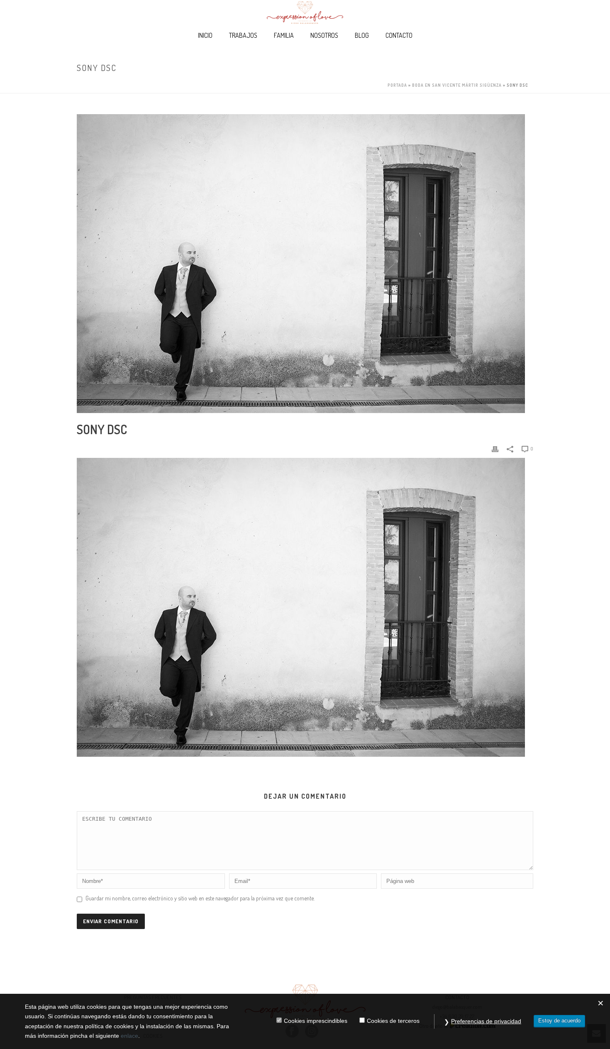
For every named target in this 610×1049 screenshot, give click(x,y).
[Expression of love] (305, 12)
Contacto (399, 35)
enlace (129, 1035)
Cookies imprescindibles (315, 1020)
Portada (397, 85)
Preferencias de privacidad (486, 1021)
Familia (284, 35)
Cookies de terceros (393, 1020)
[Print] (495, 448)
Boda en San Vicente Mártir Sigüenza (457, 85)
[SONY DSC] (305, 263)
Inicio (205, 35)
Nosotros (324, 35)
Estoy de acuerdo (559, 1020)
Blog (362, 35)
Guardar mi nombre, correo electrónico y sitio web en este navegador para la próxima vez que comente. (200, 898)
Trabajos (243, 35)
